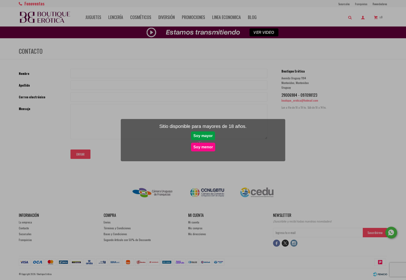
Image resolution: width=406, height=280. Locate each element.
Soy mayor (203, 136)
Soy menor (203, 147)
